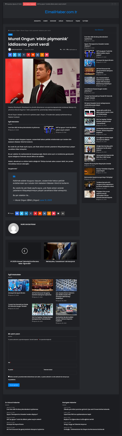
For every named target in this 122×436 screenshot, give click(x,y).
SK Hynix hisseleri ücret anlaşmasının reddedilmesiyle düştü (97, 104)
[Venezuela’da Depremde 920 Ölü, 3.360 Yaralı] (89, 157)
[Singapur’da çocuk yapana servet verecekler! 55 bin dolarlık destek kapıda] (89, 194)
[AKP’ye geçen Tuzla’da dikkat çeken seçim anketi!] (49, 129)
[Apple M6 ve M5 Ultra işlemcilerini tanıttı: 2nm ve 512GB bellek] (89, 112)
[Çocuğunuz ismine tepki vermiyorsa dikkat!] (89, 140)
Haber (45, 21)
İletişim (85, 21)
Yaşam (78, 21)
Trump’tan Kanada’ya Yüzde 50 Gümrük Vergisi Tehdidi (18, 305)
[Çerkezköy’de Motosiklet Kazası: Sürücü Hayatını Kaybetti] (66, 309)
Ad (9, 362)
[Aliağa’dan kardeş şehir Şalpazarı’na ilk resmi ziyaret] (89, 148)
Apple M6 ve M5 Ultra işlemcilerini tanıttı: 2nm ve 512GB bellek (104, 112)
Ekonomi (53, 21)
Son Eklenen (99, 30)
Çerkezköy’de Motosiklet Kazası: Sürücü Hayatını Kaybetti (64, 319)
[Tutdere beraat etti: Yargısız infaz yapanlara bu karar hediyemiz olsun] (89, 185)
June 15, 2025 (46, 200)
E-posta (11, 369)
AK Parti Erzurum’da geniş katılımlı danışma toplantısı (41, 294)
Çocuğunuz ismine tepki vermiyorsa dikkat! (104, 139)
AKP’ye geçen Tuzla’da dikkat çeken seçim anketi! (104, 53)
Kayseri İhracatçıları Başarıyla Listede (97, 164)
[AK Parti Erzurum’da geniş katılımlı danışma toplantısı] (42, 285)
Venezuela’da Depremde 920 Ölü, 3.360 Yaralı (105, 156)
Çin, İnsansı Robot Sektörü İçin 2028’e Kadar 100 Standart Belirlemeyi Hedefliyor (65, 295)
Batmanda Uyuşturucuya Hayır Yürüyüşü (98, 177)
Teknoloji (69, 21)
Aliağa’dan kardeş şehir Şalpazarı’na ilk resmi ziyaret (104, 148)
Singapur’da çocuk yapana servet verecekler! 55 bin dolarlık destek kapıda (104, 194)
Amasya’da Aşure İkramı (44, 4)
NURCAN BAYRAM (17, 49)
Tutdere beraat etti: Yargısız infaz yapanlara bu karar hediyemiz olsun (105, 184)
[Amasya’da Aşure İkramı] (18, 285)
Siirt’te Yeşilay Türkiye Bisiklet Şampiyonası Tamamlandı (42, 318)
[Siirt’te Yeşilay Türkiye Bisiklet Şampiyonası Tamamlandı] (42, 309)
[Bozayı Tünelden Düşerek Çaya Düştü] (89, 171)
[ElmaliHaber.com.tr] (61, 12)
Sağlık (61, 21)
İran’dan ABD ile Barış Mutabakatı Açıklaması (24, 127)
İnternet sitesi (48, 369)
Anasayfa (37, 21)
